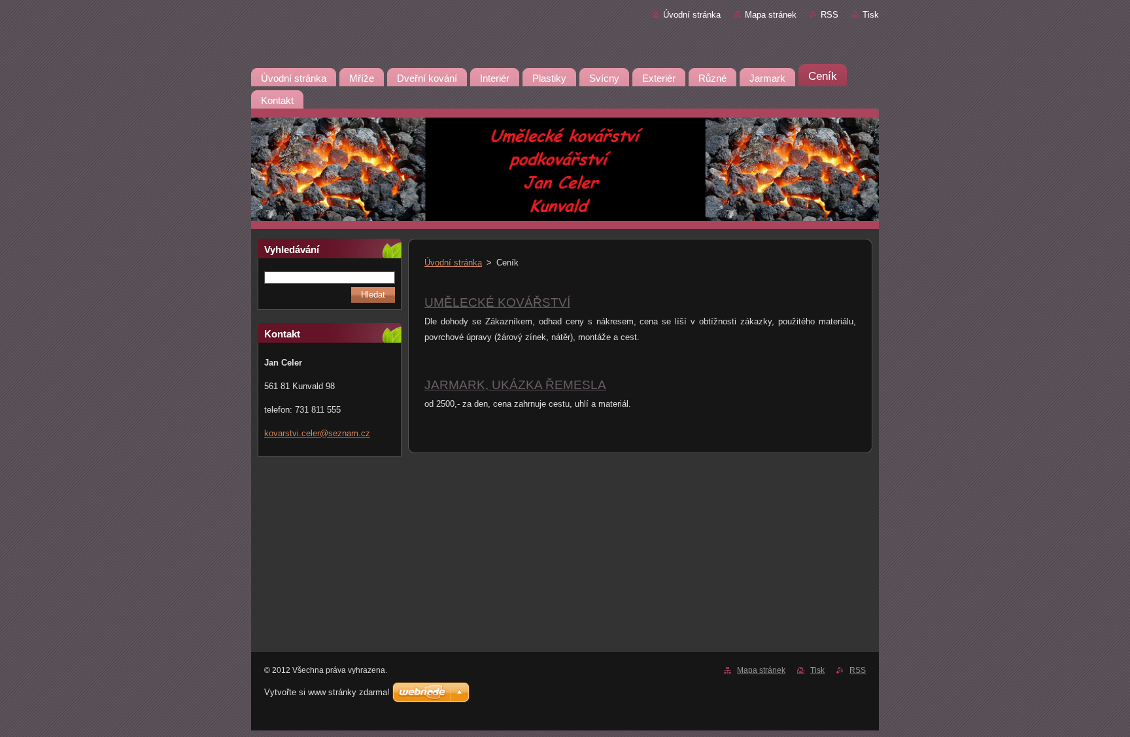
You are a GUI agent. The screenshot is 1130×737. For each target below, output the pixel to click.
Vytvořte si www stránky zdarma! (327, 692)
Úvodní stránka (692, 15)
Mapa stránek (770, 15)
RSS (829, 15)
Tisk (871, 15)
